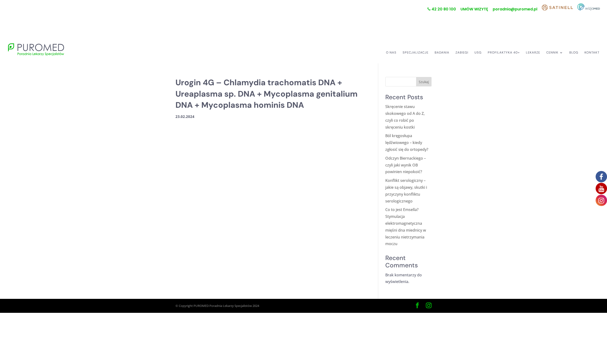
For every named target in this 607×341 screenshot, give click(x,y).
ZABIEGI (461, 52)
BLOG (573, 52)
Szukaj (424, 82)
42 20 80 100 (443, 9)
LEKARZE (533, 52)
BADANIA (442, 52)
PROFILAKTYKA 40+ (504, 52)
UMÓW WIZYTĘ (474, 9)
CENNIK (552, 52)
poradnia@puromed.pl (515, 9)
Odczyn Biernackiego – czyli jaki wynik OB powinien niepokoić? (405, 165)
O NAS (391, 52)
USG (478, 52)
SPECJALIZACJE (415, 52)
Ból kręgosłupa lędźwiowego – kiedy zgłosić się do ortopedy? (406, 142)
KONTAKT (591, 52)
